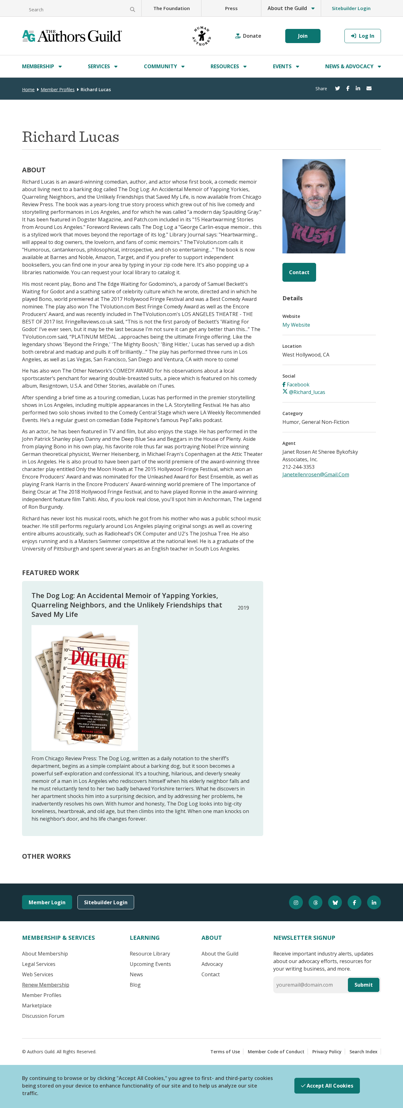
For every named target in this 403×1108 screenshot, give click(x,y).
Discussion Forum (43, 1015)
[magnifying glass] (132, 9)
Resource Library (150, 953)
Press (231, 8)
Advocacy (212, 964)
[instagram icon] (293, 902)
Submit (364, 984)
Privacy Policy (327, 1052)
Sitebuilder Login (351, 8)
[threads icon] (312, 902)
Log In (366, 35)
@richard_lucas (306, 392)
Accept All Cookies (329, 1085)
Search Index (363, 1052)
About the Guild (220, 953)
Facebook (297, 384)
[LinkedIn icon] (371, 902)
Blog (135, 984)
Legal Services (38, 964)
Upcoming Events (150, 964)
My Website (296, 324)
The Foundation (171, 8)
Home (28, 89)
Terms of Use (225, 1052)
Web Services (37, 974)
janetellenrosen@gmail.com (315, 474)
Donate (252, 35)
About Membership (45, 953)
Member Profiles (58, 89)
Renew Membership (45, 984)
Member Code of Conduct (276, 1052)
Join (303, 35)
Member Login (47, 902)
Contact (299, 272)
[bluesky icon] (332, 902)
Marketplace (37, 1005)
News (136, 974)
